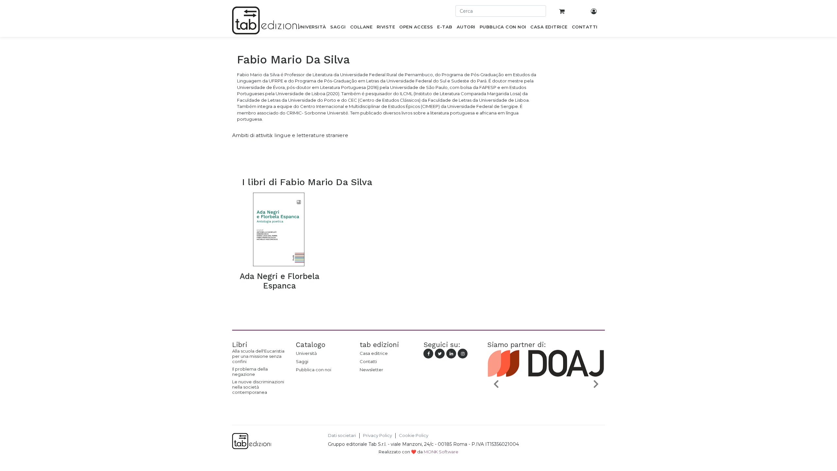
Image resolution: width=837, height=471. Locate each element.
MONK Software (441, 451)
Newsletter (371, 369)
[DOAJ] (541, 399)
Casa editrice (374, 353)
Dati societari (342, 435)
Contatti (368, 361)
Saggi (302, 361)
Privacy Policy (377, 435)
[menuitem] (311, 28)
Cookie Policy (413, 435)
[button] (496, 383)
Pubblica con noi (313, 369)
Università (306, 353)
